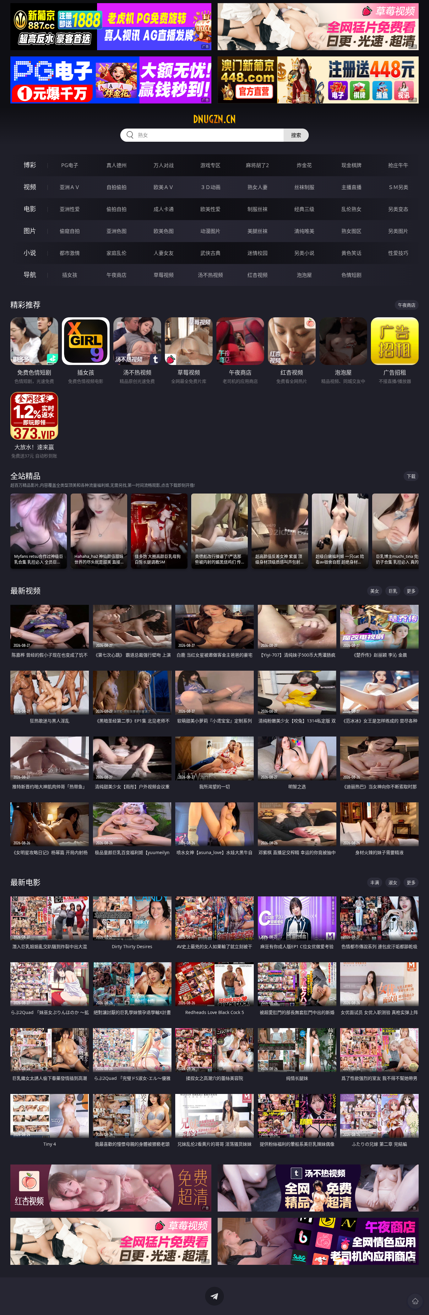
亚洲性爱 (70, 209)
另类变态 (398, 209)
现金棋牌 (351, 165)
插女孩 (69, 275)
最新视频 (25, 590)
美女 (374, 591)
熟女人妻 (257, 187)
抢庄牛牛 (398, 165)
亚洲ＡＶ (70, 187)
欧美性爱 (210, 209)
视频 (30, 187)
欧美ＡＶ (164, 187)
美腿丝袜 (257, 231)
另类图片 (398, 231)
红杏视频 (257, 275)
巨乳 (392, 591)
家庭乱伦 (116, 253)
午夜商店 (116, 275)
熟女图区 (351, 231)
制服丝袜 (257, 209)
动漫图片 (210, 231)
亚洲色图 (116, 231)
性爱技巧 (398, 253)
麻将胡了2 (257, 165)
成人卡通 (164, 209)
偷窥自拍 (70, 231)
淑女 (392, 882)
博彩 (30, 165)
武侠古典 (210, 253)
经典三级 (304, 209)
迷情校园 (257, 253)
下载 (411, 476)
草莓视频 (164, 275)
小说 (30, 253)
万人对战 (164, 165)
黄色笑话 (351, 253)
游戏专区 (210, 165)
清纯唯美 (304, 231)
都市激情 (70, 253)
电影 (30, 209)
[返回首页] (415, 1301)
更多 (411, 591)
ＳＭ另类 (398, 187)
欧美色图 (164, 231)
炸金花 (304, 165)
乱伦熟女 (351, 209)
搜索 (296, 135)
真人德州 (116, 165)
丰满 (374, 882)
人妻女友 (164, 253)
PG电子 (69, 165)
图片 (30, 231)
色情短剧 (351, 275)
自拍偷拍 (116, 187)
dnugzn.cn (214, 119)
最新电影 (25, 882)
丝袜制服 (304, 187)
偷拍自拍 (116, 209)
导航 (30, 275)
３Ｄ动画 (210, 187)
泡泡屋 (304, 275)
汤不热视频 (210, 275)
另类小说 (304, 253)
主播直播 (351, 187)
